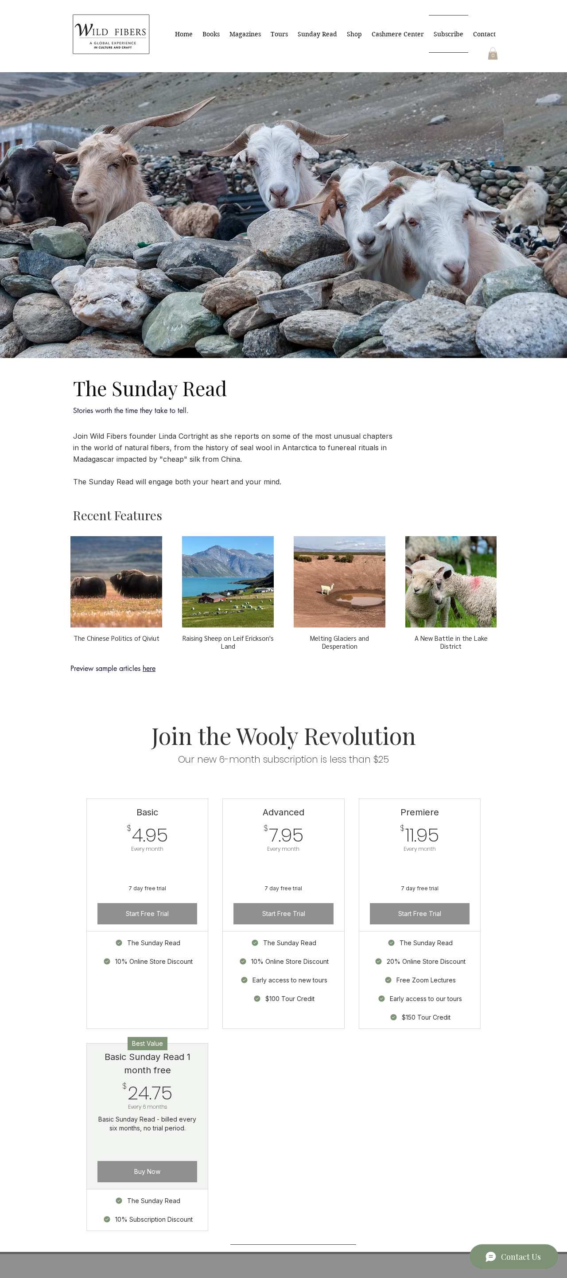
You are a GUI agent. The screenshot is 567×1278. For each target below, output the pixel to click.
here (149, 668)
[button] (493, 53)
